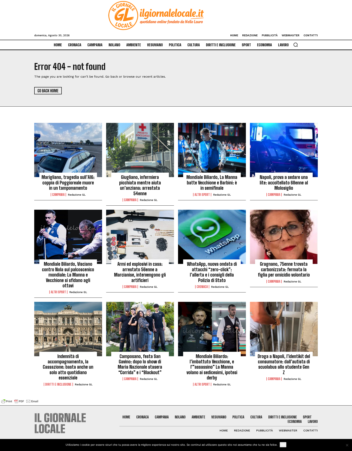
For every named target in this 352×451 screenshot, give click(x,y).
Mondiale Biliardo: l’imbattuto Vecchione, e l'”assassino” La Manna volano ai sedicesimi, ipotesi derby (212, 367)
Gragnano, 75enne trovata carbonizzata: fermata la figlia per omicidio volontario (284, 269)
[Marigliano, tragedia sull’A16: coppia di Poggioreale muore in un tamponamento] (68, 150)
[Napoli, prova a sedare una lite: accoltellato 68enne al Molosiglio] (284, 150)
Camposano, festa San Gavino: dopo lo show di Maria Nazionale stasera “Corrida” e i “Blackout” (140, 364)
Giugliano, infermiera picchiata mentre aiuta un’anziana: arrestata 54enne (140, 185)
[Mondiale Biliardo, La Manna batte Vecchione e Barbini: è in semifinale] (212, 150)
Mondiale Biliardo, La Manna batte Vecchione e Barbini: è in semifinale (211, 182)
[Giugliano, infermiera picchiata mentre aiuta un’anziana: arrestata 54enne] (140, 150)
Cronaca (202, 286)
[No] (347, 445)
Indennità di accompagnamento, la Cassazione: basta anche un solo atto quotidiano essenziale (68, 367)
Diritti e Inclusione (58, 384)
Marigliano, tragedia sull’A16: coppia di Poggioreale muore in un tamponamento (68, 182)
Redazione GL (77, 194)
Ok (283, 444)
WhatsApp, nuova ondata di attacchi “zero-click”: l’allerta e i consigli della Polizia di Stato (212, 272)
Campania (58, 194)
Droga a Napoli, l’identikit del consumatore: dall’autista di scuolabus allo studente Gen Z (284, 364)
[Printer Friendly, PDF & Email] (20, 403)
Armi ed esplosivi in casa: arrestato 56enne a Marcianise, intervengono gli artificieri (140, 272)
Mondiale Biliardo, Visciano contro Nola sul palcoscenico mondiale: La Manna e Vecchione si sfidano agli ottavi (68, 274)
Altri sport (202, 194)
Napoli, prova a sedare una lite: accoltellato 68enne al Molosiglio (284, 182)
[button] (295, 45)
